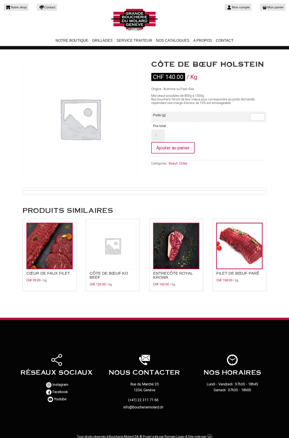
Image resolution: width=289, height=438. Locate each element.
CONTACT (224, 40)
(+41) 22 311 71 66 (143, 400)
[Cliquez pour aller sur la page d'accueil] (144, 19)
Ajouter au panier (173, 148)
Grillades (102, 40)
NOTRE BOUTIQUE (72, 40)
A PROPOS (202, 40)
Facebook (60, 392)
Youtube (60, 399)
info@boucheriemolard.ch (143, 407)
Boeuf (173, 163)
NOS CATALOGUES (172, 40)
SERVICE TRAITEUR (134, 40)
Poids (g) (159, 115)
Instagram (60, 384)
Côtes (183, 163)
